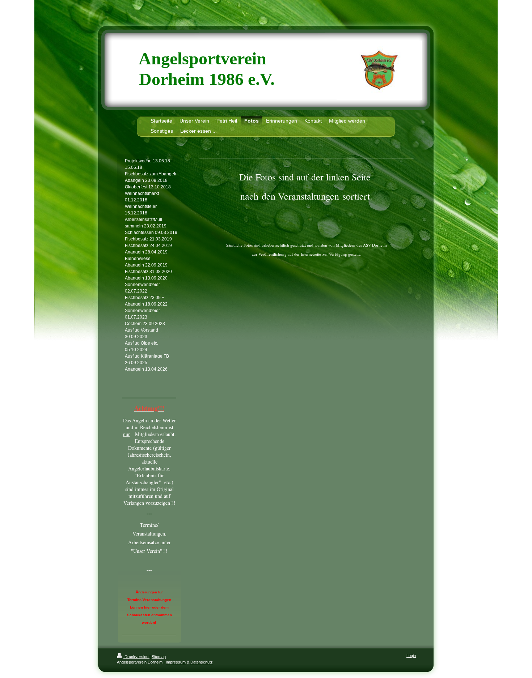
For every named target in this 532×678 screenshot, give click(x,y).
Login (411, 655)
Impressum (176, 662)
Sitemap (159, 656)
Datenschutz (201, 662)
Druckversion (136, 656)
